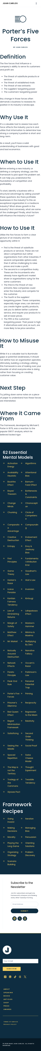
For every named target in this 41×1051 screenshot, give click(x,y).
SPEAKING (8, 993)
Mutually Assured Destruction (13, 653)
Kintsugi (29, 598)
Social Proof (31, 745)
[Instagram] (5, 976)
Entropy (11, 546)
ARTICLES (8, 999)
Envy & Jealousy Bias (29, 549)
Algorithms (30, 463)
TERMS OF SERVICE (11, 1022)
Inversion (29, 589)
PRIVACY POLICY (10, 1024)
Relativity (29, 721)
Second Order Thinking (29, 736)
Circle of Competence (31, 515)
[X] (25, 976)
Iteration (29, 818)
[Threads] (20, 976)
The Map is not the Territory (13, 770)
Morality (11, 837)
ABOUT (7, 989)
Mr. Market (13, 641)
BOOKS (7, 996)
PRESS (6, 1006)
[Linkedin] (10, 976)
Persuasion (30, 837)
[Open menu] (36, 3)
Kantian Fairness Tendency (12, 601)
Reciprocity (30, 702)
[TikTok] (15, 976)
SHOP (6, 1003)
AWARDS (8, 1009)
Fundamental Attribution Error (31, 561)
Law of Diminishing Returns (13, 613)
